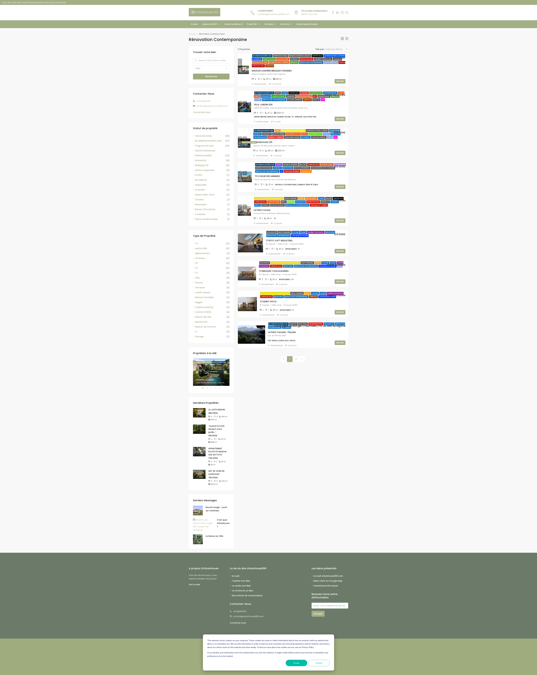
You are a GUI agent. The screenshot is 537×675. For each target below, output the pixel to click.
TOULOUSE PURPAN (319, 137)
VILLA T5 (316, 100)
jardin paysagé (278, 96)
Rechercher (211, 76)
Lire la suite (194, 584)
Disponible (200, 184)
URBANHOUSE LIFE (262, 142)
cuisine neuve (340, 165)
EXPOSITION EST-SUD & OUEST (293, 131)
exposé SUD (201, 321)
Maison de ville (203, 316)
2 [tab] (208, 388)
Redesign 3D (202, 165)
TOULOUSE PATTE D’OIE (300, 236)
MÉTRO (257, 205)
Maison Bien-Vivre (205, 194)
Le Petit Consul (262, 210)
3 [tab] (212, 388)
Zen (322, 100)
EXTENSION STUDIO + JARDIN (317, 131)
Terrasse (269, 66)
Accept (296, 663)
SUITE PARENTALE (330, 62)
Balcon (303, 165)
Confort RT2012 (203, 312)
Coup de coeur (283, 59)
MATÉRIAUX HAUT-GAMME (278, 62)
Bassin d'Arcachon (205, 209)
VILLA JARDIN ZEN (263, 104)
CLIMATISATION (269, 59)
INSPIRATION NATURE (264, 168)
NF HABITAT (201, 180)
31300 (277, 131)
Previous (197, 372)
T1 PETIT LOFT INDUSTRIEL (279, 240)
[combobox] (336, 49)
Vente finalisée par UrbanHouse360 (269, 198)
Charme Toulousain (316, 232)
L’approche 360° (209, 24)
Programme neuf (316, 324)
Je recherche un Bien (242, 590)
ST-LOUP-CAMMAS (294, 100)
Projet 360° (252, 24)
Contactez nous (202, 112)
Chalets (293, 324)
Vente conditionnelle (206, 219)
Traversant (306, 171)
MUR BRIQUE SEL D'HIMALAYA (297, 134)
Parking (265, 205)
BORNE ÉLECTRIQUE (281, 56)
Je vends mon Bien (241, 585)
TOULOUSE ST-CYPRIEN (318, 205)
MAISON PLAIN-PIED (260, 62)
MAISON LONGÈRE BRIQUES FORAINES (272, 70)
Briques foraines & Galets (300, 56)
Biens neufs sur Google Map (328, 580)
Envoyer (318, 613)
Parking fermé (324, 96)
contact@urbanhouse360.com (273, 14)
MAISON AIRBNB (279, 134)
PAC (314, 96)
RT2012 (198, 175)
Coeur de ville (313, 165)
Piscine (258, 100)
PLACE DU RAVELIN (277, 205)
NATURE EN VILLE (315, 134)
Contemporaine (330, 93)
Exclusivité (265, 96)
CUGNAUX (294, 59)
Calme (284, 93)
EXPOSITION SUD (306, 59)
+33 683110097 (203, 101)
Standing (306, 137)
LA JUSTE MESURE (216, 409)
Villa (197, 277)
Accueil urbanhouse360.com (328, 576)
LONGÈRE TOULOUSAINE (323, 59)
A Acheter (200, 214)
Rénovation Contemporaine (311, 62)
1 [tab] (204, 388)
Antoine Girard (260, 84)
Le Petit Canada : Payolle (282, 332)
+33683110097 (265, 10)
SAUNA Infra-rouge (292, 137)
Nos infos (285, 24)
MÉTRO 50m (330, 232)
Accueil (194, 24)
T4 (196, 243)
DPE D (284, 202)
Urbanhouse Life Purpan (326, 585)
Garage (199, 336)
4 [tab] (216, 388)
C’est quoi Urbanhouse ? (223, 523)
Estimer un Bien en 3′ (233, 24)
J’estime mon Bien (241, 580)
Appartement (202, 253)
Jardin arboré (202, 292)
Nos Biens (269, 24)
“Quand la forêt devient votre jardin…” (216, 429)
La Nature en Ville (214, 536)
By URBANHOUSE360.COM (262, 56)
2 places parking (204, 307)
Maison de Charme (205, 326)
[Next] (302, 359)
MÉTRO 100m (288, 168)
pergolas (294, 62)
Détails (340, 81)
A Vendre (200, 189)
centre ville (317, 56)
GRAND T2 (325, 202)
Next (225, 372)
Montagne (302, 324)
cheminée (304, 93)
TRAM (330, 137)
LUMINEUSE (291, 96)
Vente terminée (291, 198)
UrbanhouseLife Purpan (307, 24)
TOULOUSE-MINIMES (292, 171)
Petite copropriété (302, 168)
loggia (198, 302)
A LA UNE (295, 232)
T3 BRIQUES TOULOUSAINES (274, 271)
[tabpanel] (211, 372)
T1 (196, 331)
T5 (196, 263)
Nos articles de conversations (247, 595)
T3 (281, 171)
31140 (278, 93)
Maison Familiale (204, 297)
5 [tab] (221, 388)
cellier (329, 198)
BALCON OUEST (311, 198)
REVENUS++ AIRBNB (275, 137)
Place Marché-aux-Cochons (322, 168)
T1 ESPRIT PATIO (268, 301)
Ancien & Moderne (290, 165)
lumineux (200, 258)
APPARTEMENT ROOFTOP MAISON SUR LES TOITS (217, 451)
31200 (278, 165)
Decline (319, 663)
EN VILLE (291, 202)
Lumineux (277, 168)
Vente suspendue (204, 170)
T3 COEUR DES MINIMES (267, 176)
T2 (196, 272)
